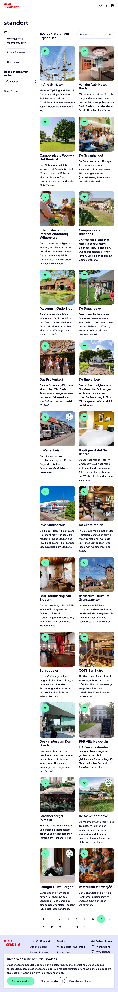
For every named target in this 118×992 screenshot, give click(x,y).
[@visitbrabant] (93, 952)
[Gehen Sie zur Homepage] (13, 6)
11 (60, 928)
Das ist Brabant (38, 946)
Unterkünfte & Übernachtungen (16, 40)
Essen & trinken (16, 52)
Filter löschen (11, 91)
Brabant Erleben (39, 952)
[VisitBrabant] (93, 947)
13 (77, 928)
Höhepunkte (14, 62)
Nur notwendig (49, 981)
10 (52, 928)
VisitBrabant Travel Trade (71, 946)
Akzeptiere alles (20, 981)
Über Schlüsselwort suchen (16, 73)
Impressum (63, 952)
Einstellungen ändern (81, 981)
